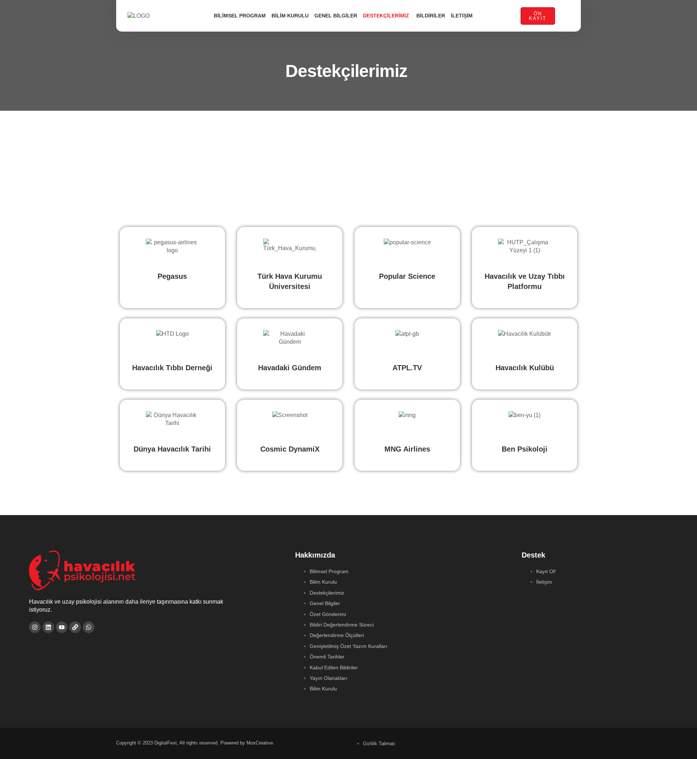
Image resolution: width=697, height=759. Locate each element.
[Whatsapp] (88, 627)
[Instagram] (35, 627)
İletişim (462, 16)
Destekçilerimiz (387, 16)
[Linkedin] (48, 627)
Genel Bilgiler (335, 16)
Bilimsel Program (240, 16)
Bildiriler (430, 16)
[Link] (75, 627)
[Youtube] (62, 627)
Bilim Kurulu (290, 16)
